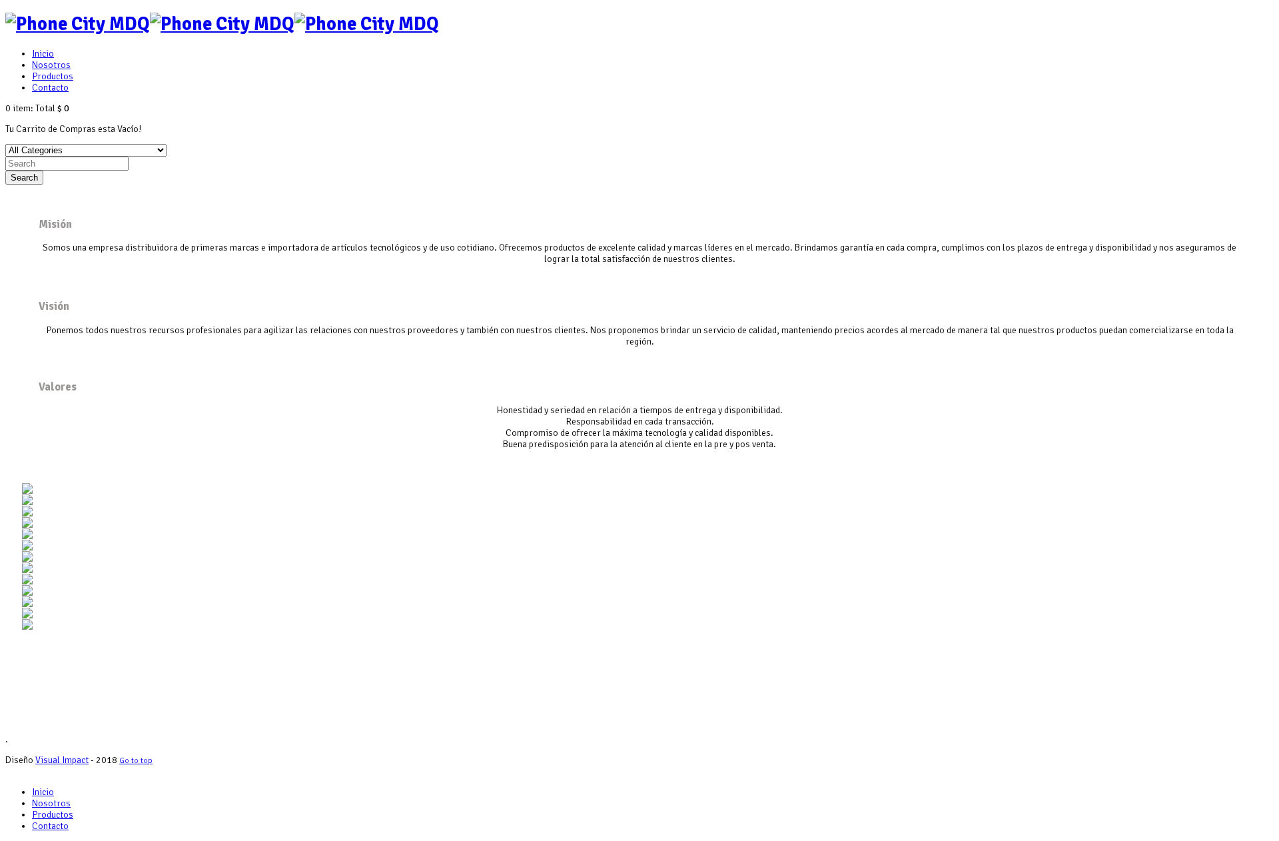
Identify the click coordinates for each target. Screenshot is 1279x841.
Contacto (50, 87)
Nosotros (51, 65)
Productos (52, 76)
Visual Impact (62, 760)
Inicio (43, 53)
